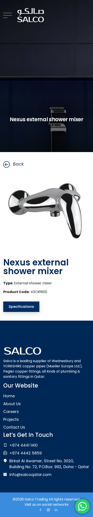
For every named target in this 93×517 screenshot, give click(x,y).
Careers (11, 411)
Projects (11, 419)
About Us (12, 403)
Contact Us (14, 427)
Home (9, 396)
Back (18, 164)
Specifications (21, 306)
